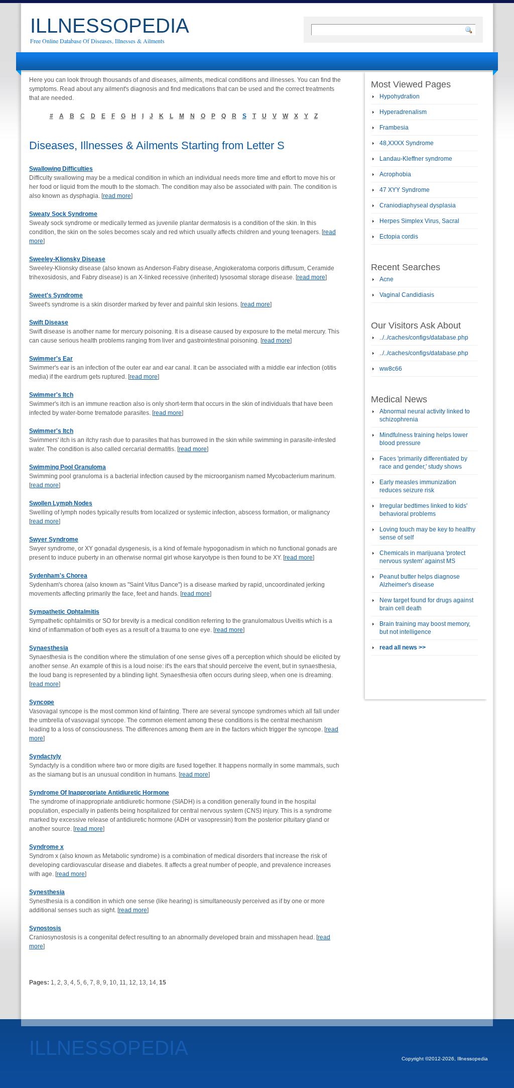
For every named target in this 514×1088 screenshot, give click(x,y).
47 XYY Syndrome (404, 189)
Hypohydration (399, 96)
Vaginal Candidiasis (406, 294)
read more (117, 195)
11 (122, 982)
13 (142, 982)
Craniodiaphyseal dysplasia (417, 205)
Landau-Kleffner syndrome (415, 158)
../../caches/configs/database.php (423, 337)
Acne (386, 279)
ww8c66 (390, 368)
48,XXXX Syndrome (406, 143)
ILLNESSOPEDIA (109, 26)
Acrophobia (395, 174)
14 (152, 982)
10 (112, 982)
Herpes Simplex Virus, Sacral (419, 221)
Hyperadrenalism (403, 112)
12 (132, 982)
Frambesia (394, 127)
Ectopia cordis (398, 236)
